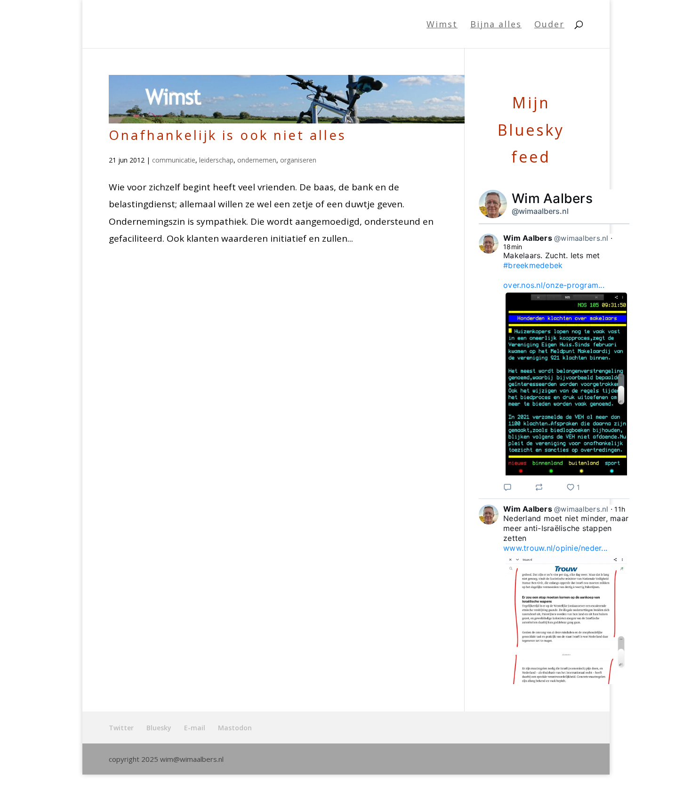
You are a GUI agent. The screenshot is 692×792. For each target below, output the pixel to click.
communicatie (173, 159)
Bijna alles (496, 25)
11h (619, 509)
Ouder (549, 25)
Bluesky (158, 727)
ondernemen (256, 159)
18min (512, 247)
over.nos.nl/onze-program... (553, 285)
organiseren (298, 159)
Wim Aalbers (552, 198)
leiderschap (216, 159)
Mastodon (235, 727)
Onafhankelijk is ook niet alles (227, 135)
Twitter (121, 727)
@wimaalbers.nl (540, 211)
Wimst (442, 25)
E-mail (194, 727)
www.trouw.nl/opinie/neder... (555, 548)
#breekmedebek (533, 265)
